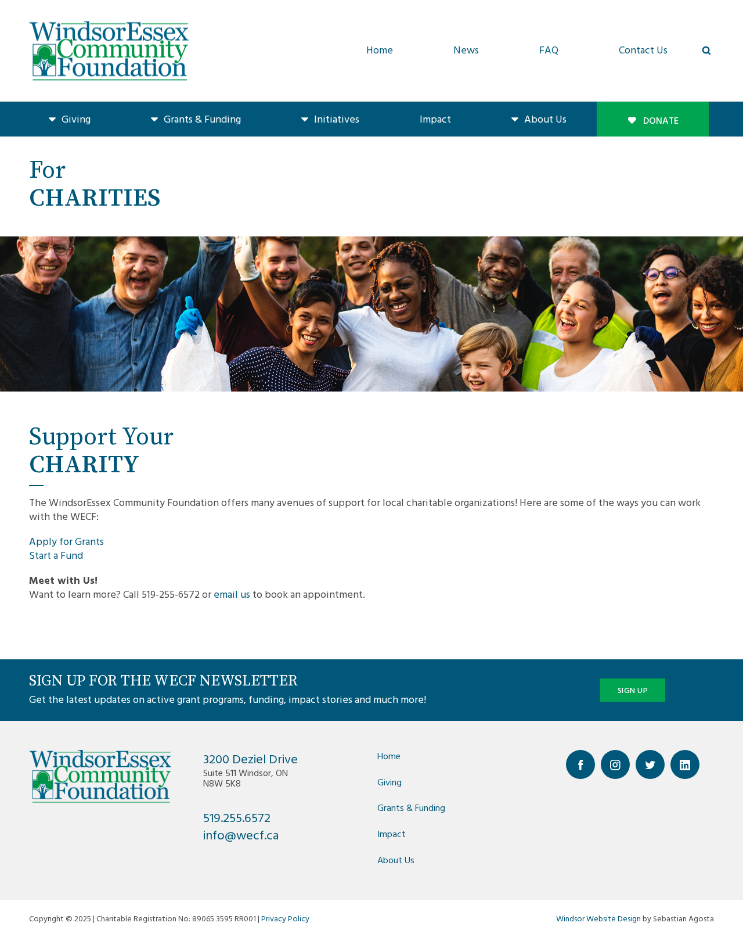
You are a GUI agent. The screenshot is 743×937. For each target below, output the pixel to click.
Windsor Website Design (598, 918)
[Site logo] (109, 51)
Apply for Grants (66, 541)
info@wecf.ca (241, 834)
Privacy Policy (285, 918)
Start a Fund (56, 555)
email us (232, 594)
